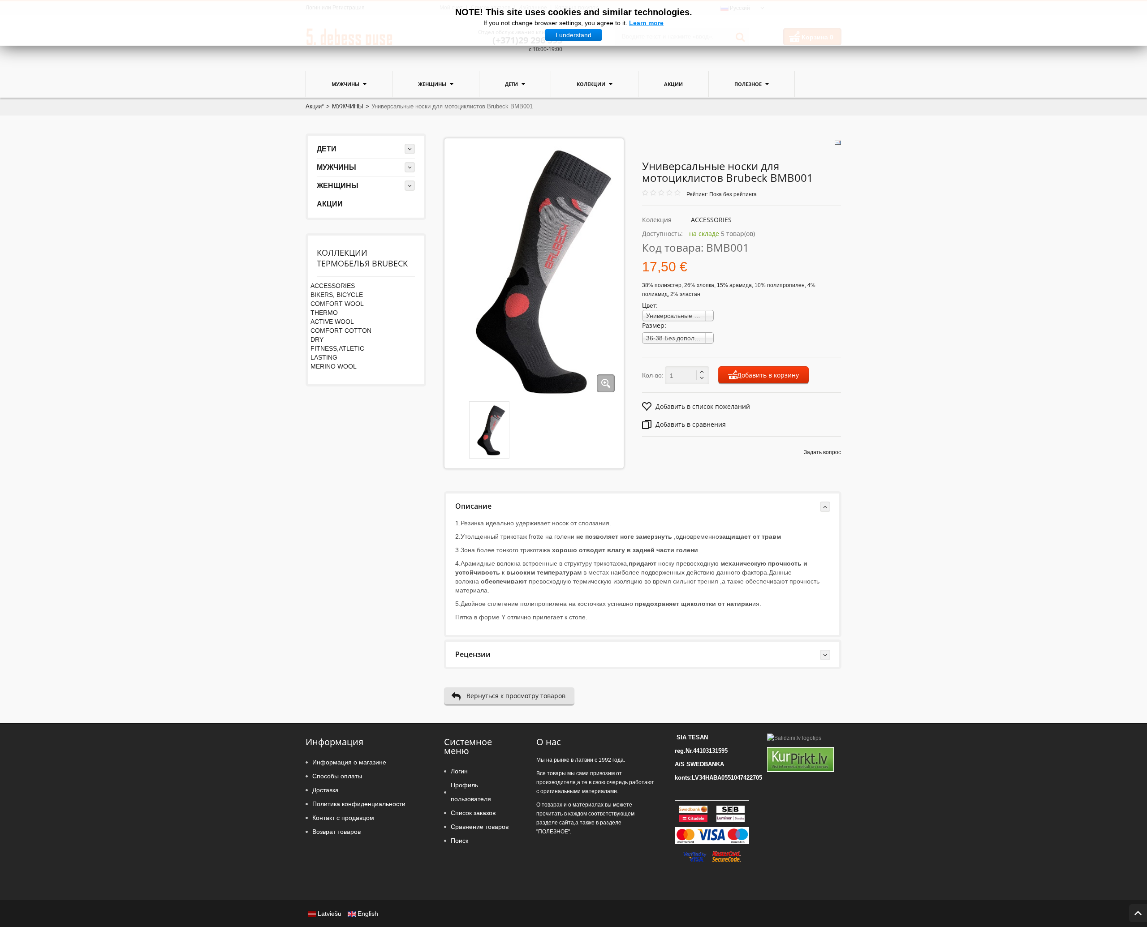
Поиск (459, 840)
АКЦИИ (673, 84)
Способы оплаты (337, 776)
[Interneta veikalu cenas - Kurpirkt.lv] (800, 759)
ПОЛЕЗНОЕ (748, 84)
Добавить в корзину (768, 375)
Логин (459, 771)
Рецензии (473, 654)
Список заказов (473, 812)
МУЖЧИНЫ (346, 84)
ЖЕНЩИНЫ (433, 84)
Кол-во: (653, 375)
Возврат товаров (336, 831)
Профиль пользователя (471, 792)
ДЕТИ (512, 84)
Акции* (315, 106)
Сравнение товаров (480, 826)
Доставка (325, 790)
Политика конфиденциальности (358, 803)
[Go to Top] (1138, 913)
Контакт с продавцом (343, 817)
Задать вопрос (822, 452)
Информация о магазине (349, 762)
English (367, 913)
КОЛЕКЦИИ (592, 84)
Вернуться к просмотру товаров (515, 695)
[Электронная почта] (837, 142)
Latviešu (329, 913)
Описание (473, 506)
